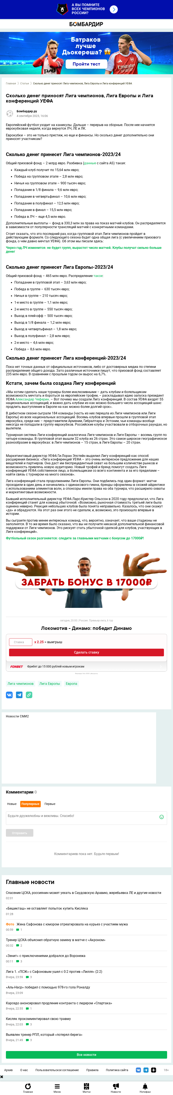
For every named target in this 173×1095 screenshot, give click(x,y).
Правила (92, 1070)
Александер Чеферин (32, 399)
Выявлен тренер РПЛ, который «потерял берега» (44, 1035)
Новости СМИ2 (17, 716)
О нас (24, 1070)
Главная (11, 83)
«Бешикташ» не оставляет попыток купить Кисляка (47, 908)
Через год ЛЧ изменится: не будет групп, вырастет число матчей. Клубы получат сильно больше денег (84, 250)
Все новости (86, 1055)
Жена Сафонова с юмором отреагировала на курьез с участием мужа (67, 924)
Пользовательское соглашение (57, 1070)
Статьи (24, 83)
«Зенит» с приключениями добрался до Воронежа (45, 956)
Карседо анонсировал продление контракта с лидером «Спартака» (59, 1003)
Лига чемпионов (21, 684)
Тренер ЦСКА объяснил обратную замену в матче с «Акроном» (55, 940)
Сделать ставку (86, 652)
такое (98, 276)
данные (90, 163)
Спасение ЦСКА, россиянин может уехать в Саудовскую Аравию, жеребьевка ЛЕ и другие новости (83, 893)
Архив (8, 1070)
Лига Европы (49, 684)
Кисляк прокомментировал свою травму (38, 1019)
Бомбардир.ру (27, 111)
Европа (71, 684)
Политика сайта (117, 1070)
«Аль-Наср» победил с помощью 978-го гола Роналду (48, 987)
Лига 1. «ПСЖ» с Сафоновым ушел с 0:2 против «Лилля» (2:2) (54, 972)
